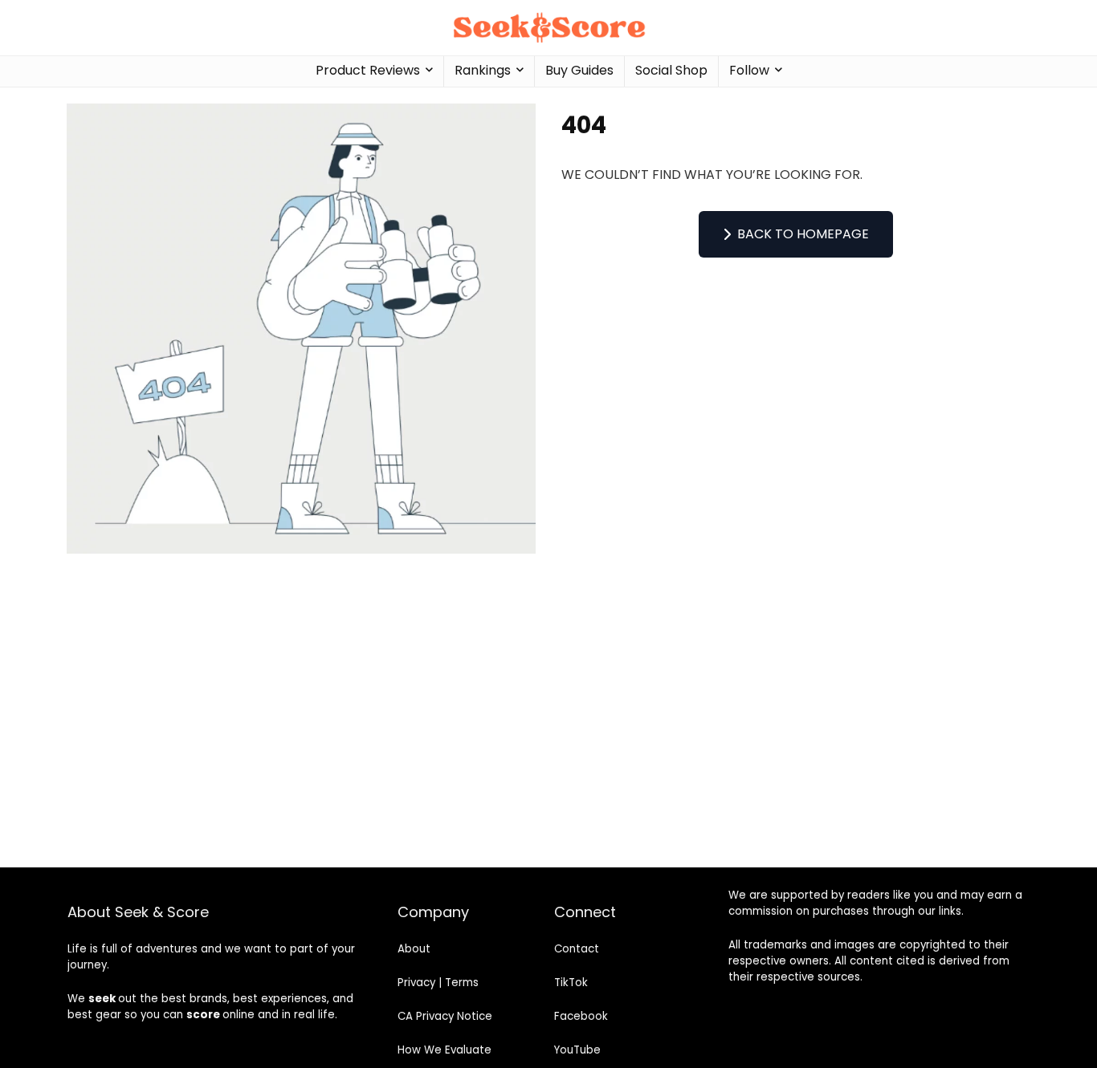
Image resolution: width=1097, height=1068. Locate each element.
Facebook (581, 1016)
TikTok (571, 982)
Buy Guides (579, 70)
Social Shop (671, 70)
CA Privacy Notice (445, 1016)
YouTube (577, 1050)
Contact (576, 948)
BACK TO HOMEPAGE (803, 234)
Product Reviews (368, 70)
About (414, 948)
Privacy (416, 982)
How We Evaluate (444, 1050)
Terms (462, 982)
